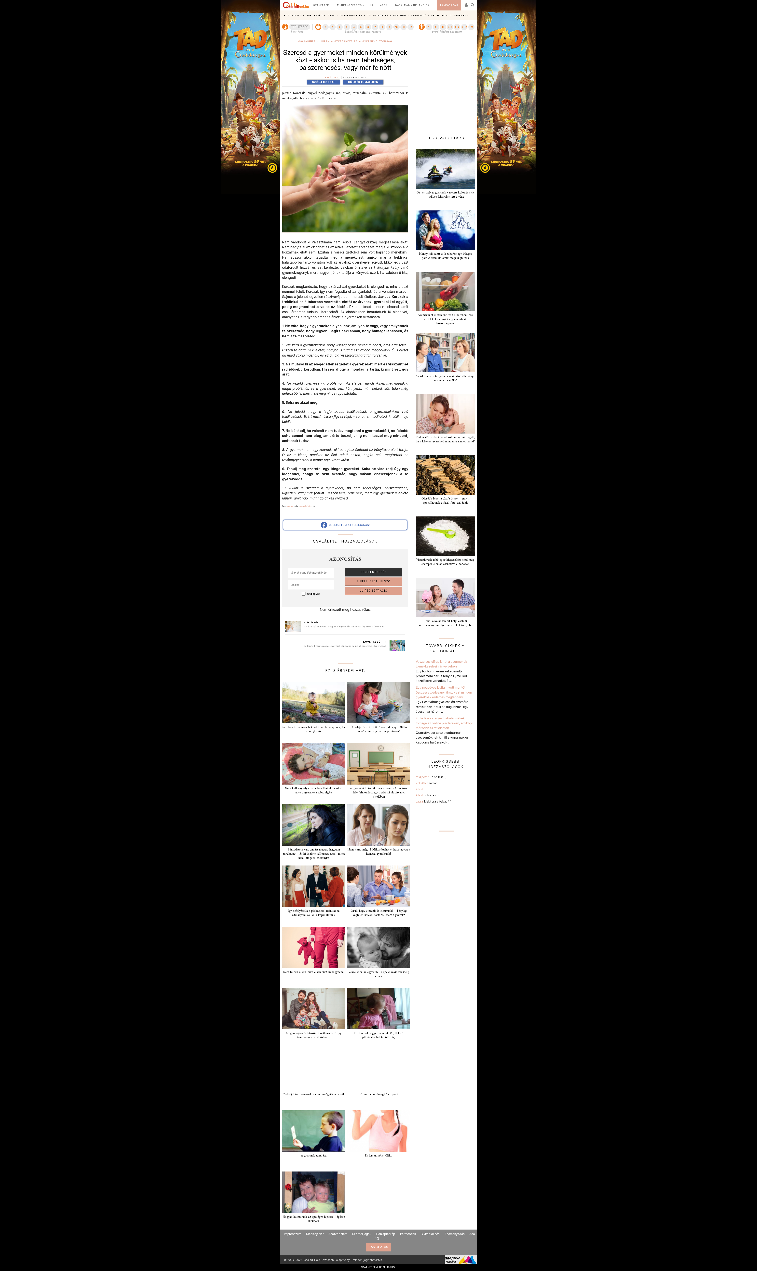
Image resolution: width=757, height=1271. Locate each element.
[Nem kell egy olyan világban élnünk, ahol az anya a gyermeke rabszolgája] (313, 764)
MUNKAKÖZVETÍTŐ (349, 5)
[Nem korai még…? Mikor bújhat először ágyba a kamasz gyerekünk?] (378, 825)
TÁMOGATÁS (449, 5)
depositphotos (305, 506)
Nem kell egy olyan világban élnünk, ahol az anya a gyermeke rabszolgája (314, 790)
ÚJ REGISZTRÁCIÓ (374, 590)
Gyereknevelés (346, 41)
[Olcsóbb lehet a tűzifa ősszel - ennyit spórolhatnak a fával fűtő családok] (445, 475)
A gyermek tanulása (313, 1155)
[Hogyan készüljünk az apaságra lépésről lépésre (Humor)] (313, 1192)
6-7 (457, 27)
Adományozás (455, 1234)
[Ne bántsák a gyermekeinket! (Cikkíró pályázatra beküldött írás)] (378, 1008)
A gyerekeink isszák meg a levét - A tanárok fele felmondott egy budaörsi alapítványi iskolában (378, 793)
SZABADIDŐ (419, 15)
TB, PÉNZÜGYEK (378, 15)
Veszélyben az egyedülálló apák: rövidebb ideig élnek (378, 974)
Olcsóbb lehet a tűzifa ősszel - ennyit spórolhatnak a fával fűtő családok (445, 501)
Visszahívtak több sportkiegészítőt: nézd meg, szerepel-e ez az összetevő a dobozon (445, 562)
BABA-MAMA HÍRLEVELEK (412, 5)
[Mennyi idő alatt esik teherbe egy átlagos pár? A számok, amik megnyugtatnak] (445, 230)
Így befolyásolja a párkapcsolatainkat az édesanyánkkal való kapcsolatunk (313, 913)
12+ (471, 27)
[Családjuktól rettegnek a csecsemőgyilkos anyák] (313, 1070)
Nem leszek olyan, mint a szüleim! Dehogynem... (314, 972)
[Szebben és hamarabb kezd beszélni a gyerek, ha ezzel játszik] (313, 702)
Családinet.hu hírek (314, 41)
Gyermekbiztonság (377, 41)
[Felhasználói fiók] (466, 3)
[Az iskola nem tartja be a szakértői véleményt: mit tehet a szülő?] (445, 352)
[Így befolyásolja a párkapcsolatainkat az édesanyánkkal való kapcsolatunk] (313, 886)
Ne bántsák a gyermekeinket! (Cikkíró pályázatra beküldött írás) (378, 1035)
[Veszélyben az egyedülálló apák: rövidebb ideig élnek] (378, 947)
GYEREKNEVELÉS (351, 15)
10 (396, 27)
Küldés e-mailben (363, 82)
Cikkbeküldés (430, 1234)
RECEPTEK (438, 15)
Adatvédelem (337, 1234)
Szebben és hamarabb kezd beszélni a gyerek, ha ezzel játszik (313, 729)
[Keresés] (472, 3)
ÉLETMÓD (399, 15)
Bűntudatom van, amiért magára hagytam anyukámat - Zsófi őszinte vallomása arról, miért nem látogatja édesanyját (313, 854)
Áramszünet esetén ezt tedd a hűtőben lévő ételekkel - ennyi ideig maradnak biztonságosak (445, 319)
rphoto (290, 506)
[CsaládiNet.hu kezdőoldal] (296, 5)
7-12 (464, 27)
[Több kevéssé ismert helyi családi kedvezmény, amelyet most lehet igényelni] (445, 597)
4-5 (450, 27)
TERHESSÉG (315, 15)
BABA (331, 15)
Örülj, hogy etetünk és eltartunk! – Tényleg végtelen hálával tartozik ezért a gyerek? (379, 913)
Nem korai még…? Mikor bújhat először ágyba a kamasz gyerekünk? (379, 852)
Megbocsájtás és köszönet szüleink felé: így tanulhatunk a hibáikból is (313, 1035)
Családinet (331, 77)
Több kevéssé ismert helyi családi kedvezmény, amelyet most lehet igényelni (445, 623)
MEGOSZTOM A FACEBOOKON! (348, 525)
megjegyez (313, 593)
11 (404, 27)
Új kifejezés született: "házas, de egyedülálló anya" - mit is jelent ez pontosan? (379, 729)
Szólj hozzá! (323, 82)
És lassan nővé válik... (378, 1155)
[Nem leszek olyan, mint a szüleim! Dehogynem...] (313, 947)
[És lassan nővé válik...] (378, 1131)
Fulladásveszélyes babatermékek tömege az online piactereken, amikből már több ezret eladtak (444, 723)
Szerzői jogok (361, 1234)
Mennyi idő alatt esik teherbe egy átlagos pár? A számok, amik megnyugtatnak (445, 256)
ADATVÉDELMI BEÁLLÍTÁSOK (379, 1267)
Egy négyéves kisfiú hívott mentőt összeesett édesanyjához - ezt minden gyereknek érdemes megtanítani (444, 692)
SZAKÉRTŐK (321, 5)
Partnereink (408, 1234)
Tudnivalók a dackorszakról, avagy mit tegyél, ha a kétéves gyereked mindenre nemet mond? (445, 439)
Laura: (433, 801)
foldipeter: (431, 777)
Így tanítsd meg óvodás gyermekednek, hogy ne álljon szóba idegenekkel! (345, 646)
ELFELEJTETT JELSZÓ (374, 581)
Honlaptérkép (385, 1234)
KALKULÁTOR (378, 5)
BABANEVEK (458, 15)
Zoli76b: (428, 783)
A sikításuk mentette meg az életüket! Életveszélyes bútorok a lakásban (344, 626)
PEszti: (421, 789)
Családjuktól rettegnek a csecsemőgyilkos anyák (314, 1094)
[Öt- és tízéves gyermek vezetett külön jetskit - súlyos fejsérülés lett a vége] (445, 169)
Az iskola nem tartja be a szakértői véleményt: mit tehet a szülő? (445, 378)
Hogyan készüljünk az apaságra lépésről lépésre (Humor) (314, 1219)
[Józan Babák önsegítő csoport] (378, 1070)
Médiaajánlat (315, 1234)
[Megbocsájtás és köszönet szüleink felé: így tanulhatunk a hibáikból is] (313, 1008)
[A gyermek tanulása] (313, 1131)
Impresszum (292, 1234)
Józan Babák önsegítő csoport (379, 1094)
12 (410, 27)
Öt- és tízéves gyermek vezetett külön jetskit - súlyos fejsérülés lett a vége (445, 195)
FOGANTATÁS (293, 15)
